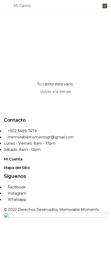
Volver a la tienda (55, 91)
